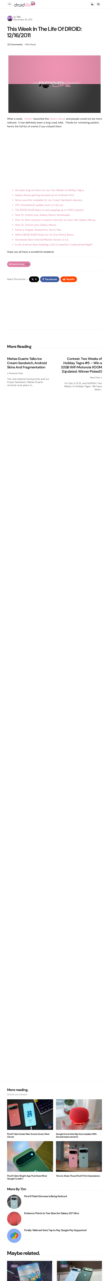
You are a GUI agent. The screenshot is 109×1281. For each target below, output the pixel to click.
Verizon (28, 118)
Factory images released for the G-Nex (38, 229)
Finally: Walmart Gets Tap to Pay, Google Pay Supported (55, 1230)
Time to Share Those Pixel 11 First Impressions (78, 1176)
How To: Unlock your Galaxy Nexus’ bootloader (42, 215)
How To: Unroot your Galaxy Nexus (35, 225)
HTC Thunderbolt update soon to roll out (39, 205)
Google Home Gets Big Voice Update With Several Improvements (76, 1135)
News (14, 1266)
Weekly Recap (20, 264)
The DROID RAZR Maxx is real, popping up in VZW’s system (49, 210)
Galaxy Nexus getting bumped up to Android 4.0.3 (44, 195)
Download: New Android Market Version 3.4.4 (41, 239)
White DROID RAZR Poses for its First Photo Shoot (44, 234)
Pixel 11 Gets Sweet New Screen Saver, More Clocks (28, 1135)
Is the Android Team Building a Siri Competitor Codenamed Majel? (53, 244)
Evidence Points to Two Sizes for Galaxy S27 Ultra (51, 1213)
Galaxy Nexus (57, 118)
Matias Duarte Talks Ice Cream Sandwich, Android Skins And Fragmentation (27, 363)
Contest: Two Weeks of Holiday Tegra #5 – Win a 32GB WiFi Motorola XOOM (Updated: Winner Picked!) (81, 365)
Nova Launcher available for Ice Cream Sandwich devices (48, 200)
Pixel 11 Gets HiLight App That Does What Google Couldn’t (27, 1177)
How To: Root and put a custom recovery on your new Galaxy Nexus (55, 220)
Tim (19, 16)
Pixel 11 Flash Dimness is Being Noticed (45, 1196)
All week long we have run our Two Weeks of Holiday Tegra (49, 190)
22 (14, 44)
